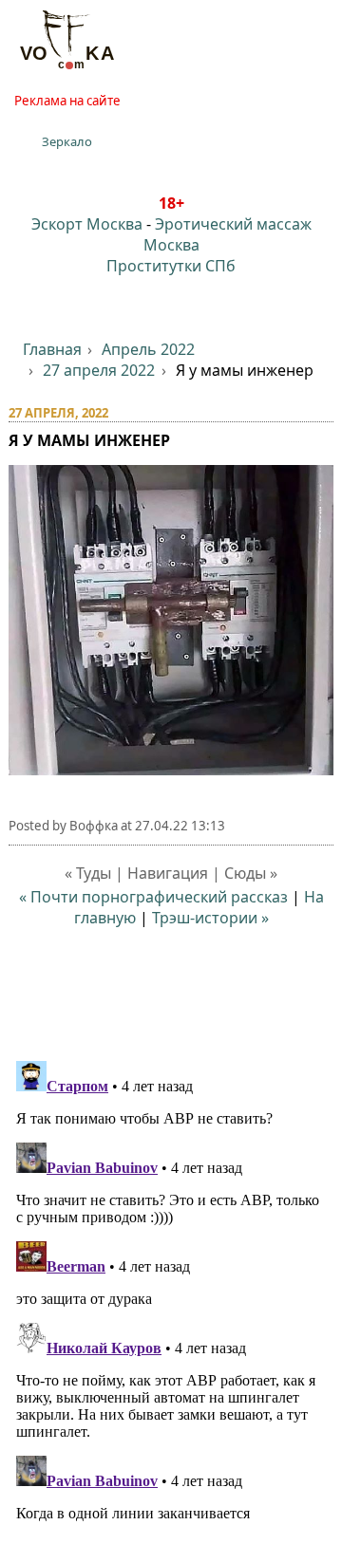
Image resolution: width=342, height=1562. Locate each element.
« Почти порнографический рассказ (153, 896)
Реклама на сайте (67, 100)
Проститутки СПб (171, 265)
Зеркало (67, 141)
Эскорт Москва (86, 224)
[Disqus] (171, 1290)
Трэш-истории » (210, 917)
